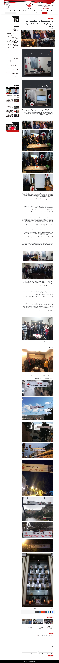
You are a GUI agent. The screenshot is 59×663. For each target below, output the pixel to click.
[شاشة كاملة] (6, 131)
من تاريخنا (23, 10)
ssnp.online (25, 661)
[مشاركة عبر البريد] (38, 612)
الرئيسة (50, 10)
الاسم (52, 646)
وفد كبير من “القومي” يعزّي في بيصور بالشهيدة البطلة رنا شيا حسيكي (9, 107)
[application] (12, 128)
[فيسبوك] (52, 612)
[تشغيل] (17, 131)
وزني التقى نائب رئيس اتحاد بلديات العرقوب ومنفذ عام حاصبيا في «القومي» (27, 626)
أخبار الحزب (45, 10)
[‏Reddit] (42, 612)
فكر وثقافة (33, 10)
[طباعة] (36, 612)
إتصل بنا (9, 10)
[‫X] (50, 612)
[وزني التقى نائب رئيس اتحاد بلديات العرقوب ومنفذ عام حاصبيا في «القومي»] (27, 621)
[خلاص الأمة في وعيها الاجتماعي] (16, 20)
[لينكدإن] (48, 612)
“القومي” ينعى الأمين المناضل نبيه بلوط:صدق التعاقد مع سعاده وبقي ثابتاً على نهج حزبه (9, 111)
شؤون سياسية (39, 10)
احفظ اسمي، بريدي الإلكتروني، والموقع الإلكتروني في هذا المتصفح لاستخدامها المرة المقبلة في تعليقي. (41, 653)
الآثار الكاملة (18, 10)
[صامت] (8, 131)
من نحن (28, 10)
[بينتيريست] (44, 612)
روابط (13, 10)
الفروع (49, 18)
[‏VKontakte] (40, 612)
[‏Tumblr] (46, 612)
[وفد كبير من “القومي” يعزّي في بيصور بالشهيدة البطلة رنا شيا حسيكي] (16, 107)
